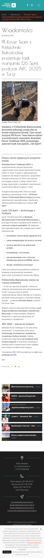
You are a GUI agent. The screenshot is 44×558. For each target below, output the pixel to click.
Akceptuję (7, 552)
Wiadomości (15, 15)
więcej (38, 387)
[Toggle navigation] (39, 5)
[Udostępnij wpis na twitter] (15, 366)
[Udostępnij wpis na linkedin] (18, 366)
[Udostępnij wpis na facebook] (11, 366)
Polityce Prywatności (34, 542)
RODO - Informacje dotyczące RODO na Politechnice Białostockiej (22, 523)
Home (4, 15)
